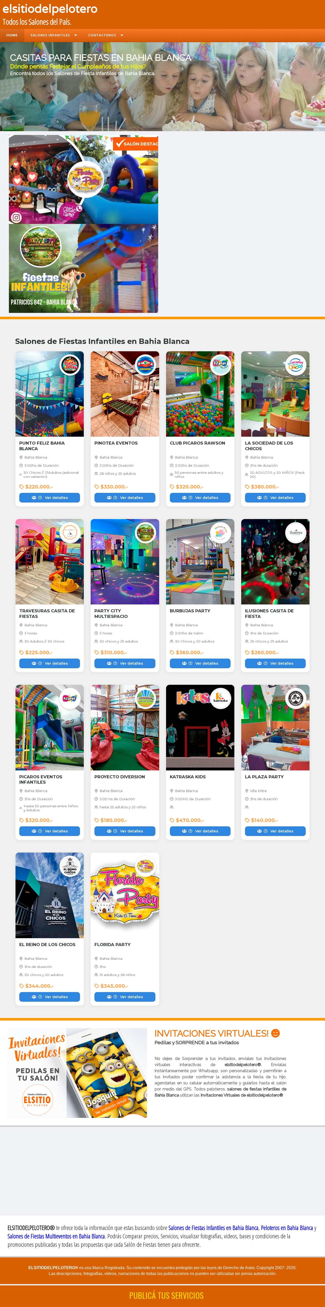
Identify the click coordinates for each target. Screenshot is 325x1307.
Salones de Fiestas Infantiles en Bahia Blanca (213, 1227)
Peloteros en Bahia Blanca (287, 1227)
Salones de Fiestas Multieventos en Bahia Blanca (56, 1236)
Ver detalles (55, 497)
